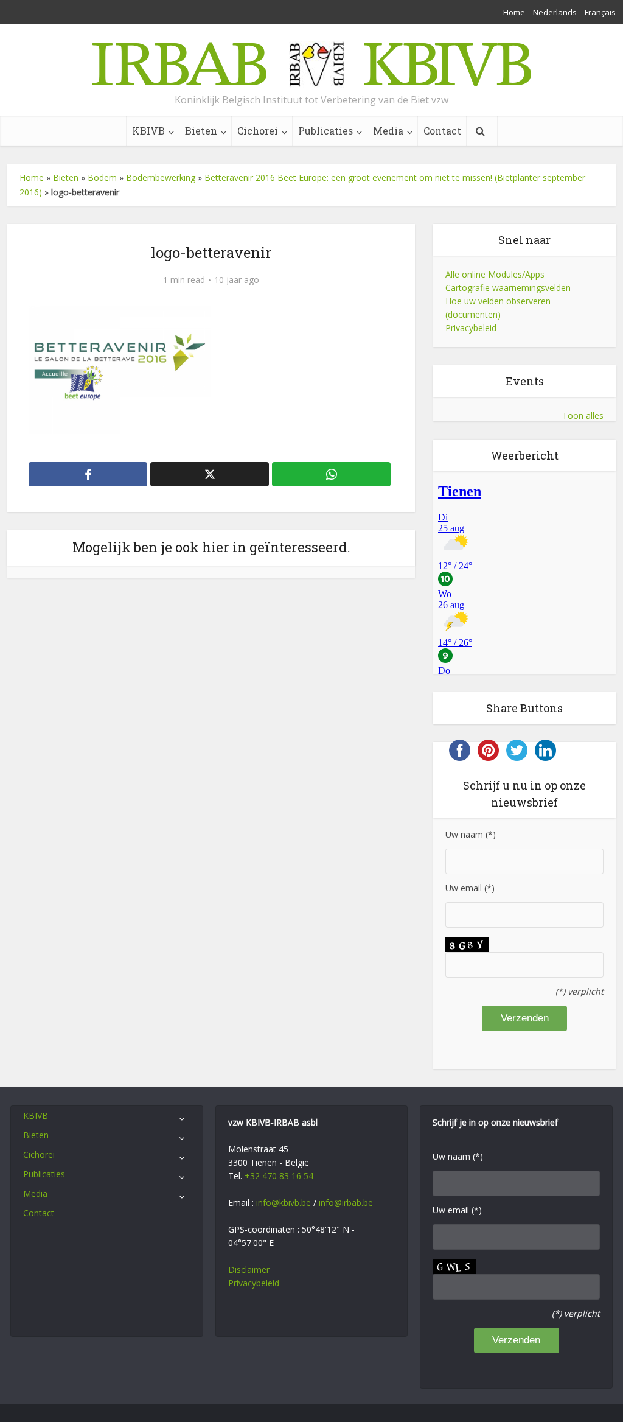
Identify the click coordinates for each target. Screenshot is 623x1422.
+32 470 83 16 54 (279, 1176)
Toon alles (583, 415)
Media (388, 130)
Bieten (201, 130)
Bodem (102, 177)
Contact (442, 130)
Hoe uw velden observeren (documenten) (498, 307)
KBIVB (148, 130)
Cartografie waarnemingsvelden (508, 287)
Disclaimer (249, 1269)
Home (514, 12)
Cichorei (257, 130)
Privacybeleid (470, 328)
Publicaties (325, 130)
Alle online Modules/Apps (495, 274)
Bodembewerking (160, 177)
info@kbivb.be (283, 1202)
